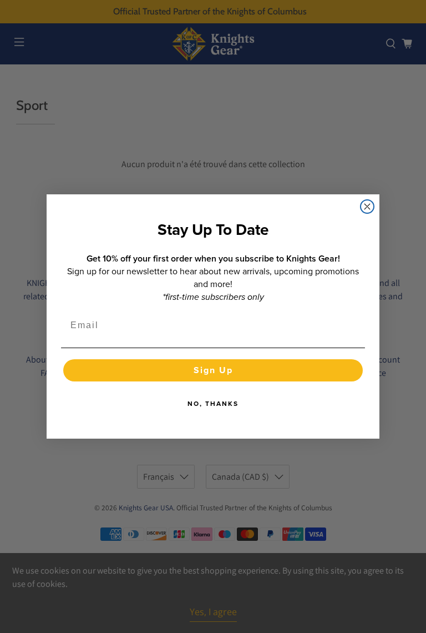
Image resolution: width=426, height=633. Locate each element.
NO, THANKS (213, 404)
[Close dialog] (367, 206)
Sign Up (213, 370)
